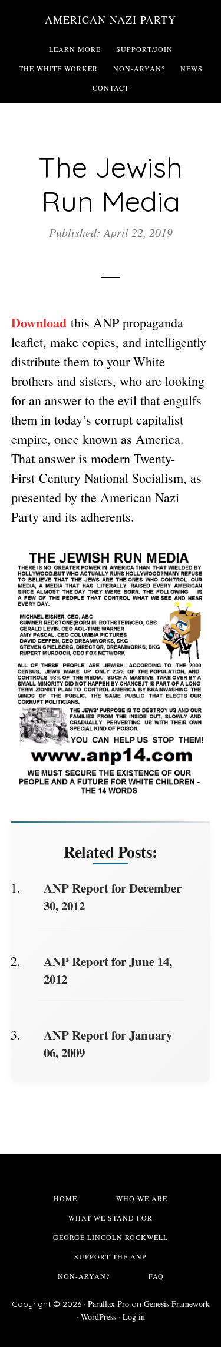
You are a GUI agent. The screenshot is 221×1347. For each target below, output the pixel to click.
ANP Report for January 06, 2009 (108, 1043)
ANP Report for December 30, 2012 (113, 896)
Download (39, 322)
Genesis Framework (177, 1303)
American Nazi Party (110, 19)
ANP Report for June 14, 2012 (108, 970)
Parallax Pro (108, 1303)
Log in (134, 1316)
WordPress (98, 1316)
